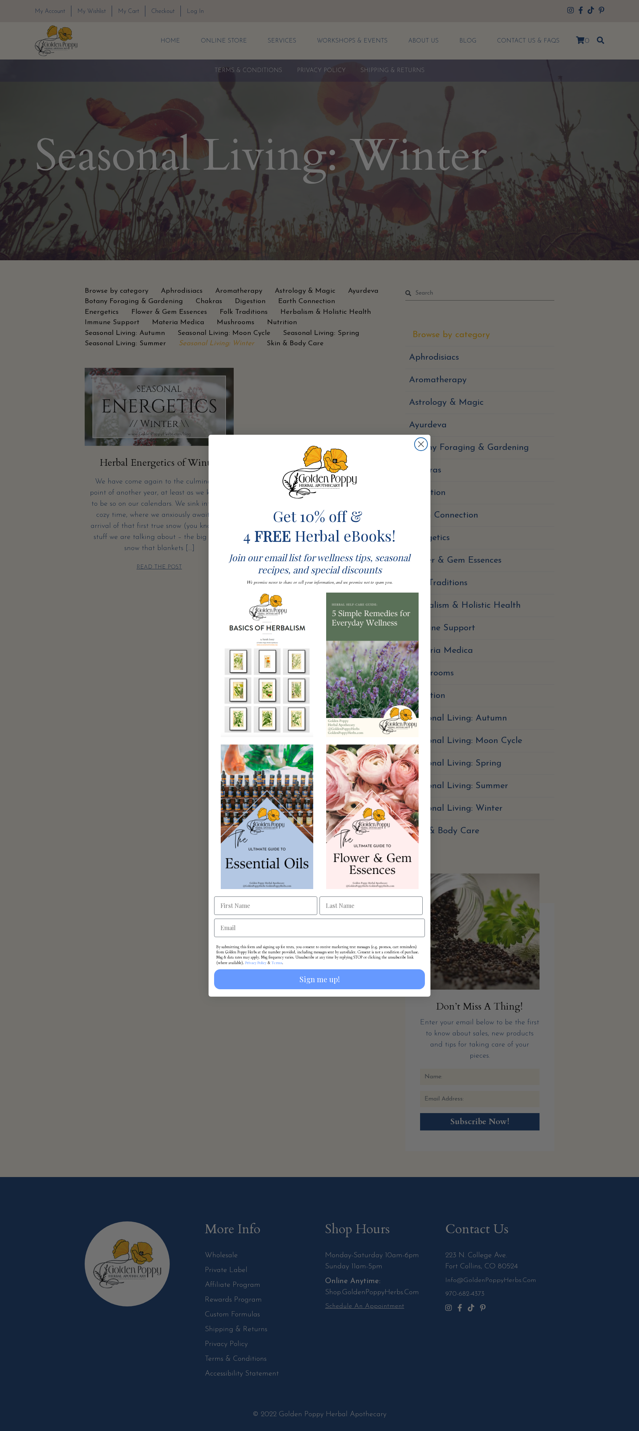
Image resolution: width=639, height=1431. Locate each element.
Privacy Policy (256, 962)
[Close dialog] (421, 444)
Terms (276, 962)
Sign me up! (320, 979)
